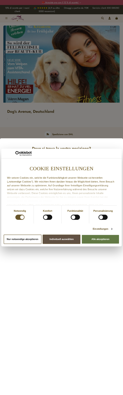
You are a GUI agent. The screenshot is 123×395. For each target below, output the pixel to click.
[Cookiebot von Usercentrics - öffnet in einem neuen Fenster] (18, 153)
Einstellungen (100, 229)
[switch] (47, 217)
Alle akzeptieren (100, 239)
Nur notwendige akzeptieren (22, 239)
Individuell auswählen (61, 239)
